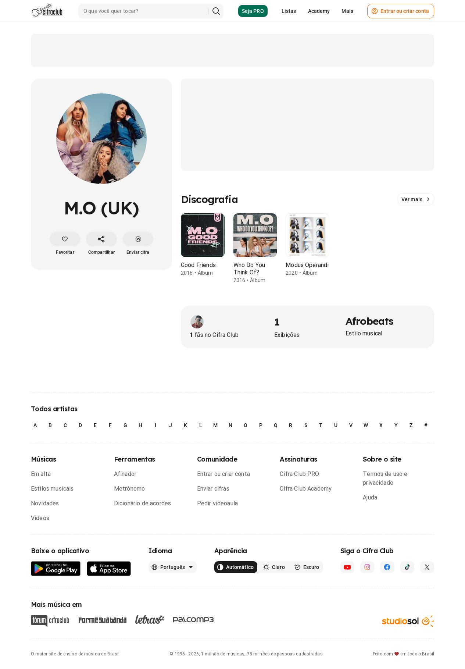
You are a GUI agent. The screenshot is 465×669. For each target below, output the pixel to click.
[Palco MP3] (193, 619)
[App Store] (109, 568)
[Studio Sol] (408, 620)
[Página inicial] (47, 11)
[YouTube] (347, 567)
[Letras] (149, 619)
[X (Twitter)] (427, 567)
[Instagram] (367, 567)
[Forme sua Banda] (102, 619)
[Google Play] (56, 568)
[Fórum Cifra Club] (50, 621)
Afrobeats (369, 320)
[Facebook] (387, 567)
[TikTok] (407, 567)
